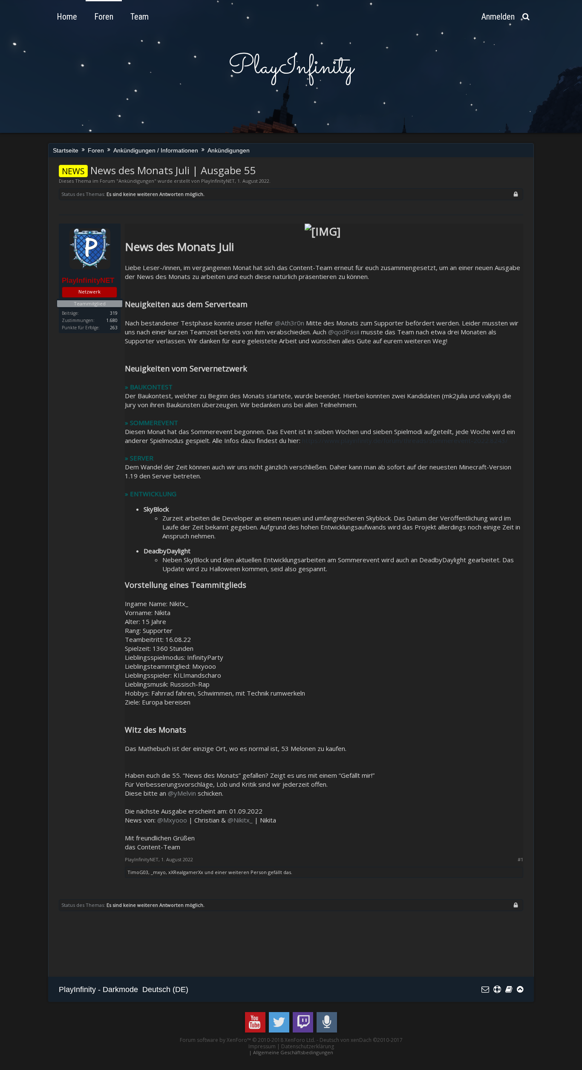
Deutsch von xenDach (361, 1040)
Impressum (262, 1046)
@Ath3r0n (289, 323)
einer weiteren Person (241, 872)
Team (139, 17)
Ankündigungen (136, 181)
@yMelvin (182, 793)
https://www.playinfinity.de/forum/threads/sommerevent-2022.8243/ (405, 440)
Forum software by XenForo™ (247, 1040)
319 (114, 313)
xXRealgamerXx (185, 872)
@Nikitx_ (240, 820)
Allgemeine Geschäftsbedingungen (293, 1052)
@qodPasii (343, 332)
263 (114, 328)
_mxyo (158, 872)
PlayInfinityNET (218, 181)
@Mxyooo (172, 820)
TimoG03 (137, 872)
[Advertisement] (214, 945)
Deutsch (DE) (165, 989)
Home (67, 17)
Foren (103, 17)
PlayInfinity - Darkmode (98, 989)
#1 (520, 860)
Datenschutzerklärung (307, 1046)
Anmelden (498, 17)
